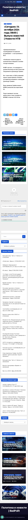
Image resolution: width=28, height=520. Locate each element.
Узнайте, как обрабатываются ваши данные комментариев (13, 215)
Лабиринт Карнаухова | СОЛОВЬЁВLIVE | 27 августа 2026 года (14, 478)
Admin (14, 448)
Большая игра (12, 442)
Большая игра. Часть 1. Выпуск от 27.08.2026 (13, 445)
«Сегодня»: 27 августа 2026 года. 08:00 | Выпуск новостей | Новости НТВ (13, 328)
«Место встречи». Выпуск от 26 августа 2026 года (12, 177)
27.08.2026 (8, 448)
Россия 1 (11, 491)
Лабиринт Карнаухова (9, 474)
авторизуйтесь (23, 201)
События (6, 458)
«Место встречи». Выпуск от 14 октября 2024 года (9, 121)
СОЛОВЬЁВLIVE (18, 474)
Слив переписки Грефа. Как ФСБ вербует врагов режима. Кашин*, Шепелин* (12, 354)
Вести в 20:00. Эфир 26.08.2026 (12, 371)
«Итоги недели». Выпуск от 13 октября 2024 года (19, 121)
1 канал (5, 442)
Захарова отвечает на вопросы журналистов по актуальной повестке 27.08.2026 (14, 303)
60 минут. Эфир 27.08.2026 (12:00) (13, 270)
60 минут (6, 491)
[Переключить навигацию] (15, 15)
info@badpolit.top (21, 517)
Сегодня (9, 23)
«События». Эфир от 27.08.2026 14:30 (13, 261)
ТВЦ (10, 458)
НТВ (5, 23)
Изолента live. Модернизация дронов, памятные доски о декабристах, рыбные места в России (14, 321)
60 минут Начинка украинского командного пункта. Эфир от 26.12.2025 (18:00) (14, 391)
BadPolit (11, 517)
